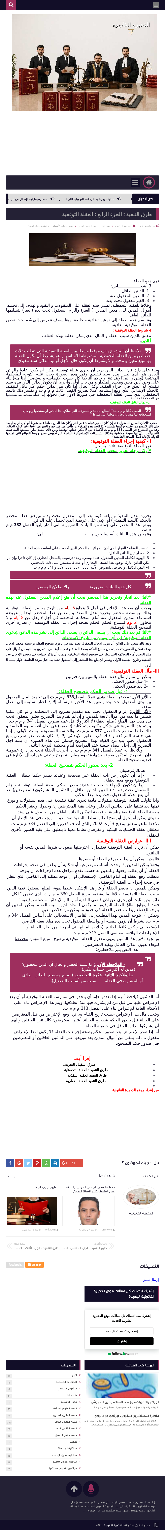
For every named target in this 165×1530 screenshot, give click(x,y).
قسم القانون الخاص (65, 1422)
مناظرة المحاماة (67, 1448)
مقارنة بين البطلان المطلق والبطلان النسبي (114, 199)
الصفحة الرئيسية (122, 226)
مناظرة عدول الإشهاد (64, 1455)
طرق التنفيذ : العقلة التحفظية (86, 1069)
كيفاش (73, 1442)
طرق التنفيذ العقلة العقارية (86, 1080)
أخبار (74, 1375)
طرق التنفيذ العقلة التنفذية (87, 1075)
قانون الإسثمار (69, 1402)
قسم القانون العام (66, 1428)
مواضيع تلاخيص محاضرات (62, 1468)
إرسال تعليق (151, 1279)
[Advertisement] (82, 143)
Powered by (131, 1353)
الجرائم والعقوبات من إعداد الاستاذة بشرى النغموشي (125, 1402)
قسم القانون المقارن (65, 1415)
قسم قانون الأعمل (66, 1435)
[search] (11, 5)
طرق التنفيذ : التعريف (79, 1064)
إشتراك (122, 1341)
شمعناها (72, 1395)
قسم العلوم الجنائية (65, 1409)
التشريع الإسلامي (67, 1389)
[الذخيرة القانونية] (84, 62)
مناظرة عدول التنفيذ (65, 1462)
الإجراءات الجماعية (66, 1382)
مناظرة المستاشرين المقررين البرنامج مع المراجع (127, 1416)
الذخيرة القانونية (113, 1525)
